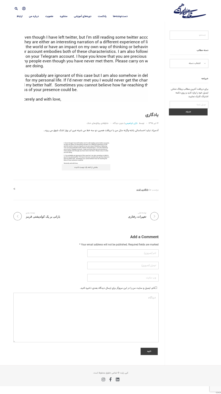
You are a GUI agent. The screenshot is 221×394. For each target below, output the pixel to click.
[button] (16, 8)
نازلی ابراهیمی (131, 123)
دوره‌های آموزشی (82, 16)
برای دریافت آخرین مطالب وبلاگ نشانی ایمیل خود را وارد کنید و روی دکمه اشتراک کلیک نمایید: (189, 92)
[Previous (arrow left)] (219, 392)
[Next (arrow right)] (217, 392)
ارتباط (19, 16)
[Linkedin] (118, 379)
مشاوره (63, 16)
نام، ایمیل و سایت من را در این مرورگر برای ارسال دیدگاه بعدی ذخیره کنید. (117, 288)
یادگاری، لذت (142, 190)
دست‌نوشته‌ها (120, 16)
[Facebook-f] (111, 379)
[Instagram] (103, 379)
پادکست (102, 16)
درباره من (34, 16)
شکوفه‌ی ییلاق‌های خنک (97, 123)
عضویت (49, 16)
